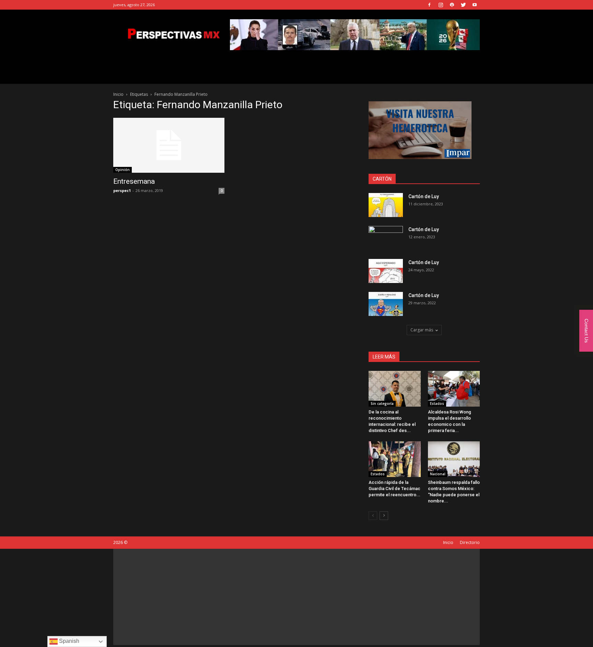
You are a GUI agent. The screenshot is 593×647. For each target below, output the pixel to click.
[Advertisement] (296, 597)
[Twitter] (463, 5)
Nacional (437, 474)
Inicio (118, 94)
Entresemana (134, 181)
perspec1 (122, 190)
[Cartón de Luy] (386, 205)
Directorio (470, 542)
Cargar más (421, 330)
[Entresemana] (168, 145)
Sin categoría (382, 403)
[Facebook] (429, 5)
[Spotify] (452, 5)
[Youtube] (474, 5)
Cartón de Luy (423, 196)
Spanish (68, 641)
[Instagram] (440, 5)
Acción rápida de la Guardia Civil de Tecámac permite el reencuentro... (394, 488)
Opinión (122, 169)
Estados (437, 403)
